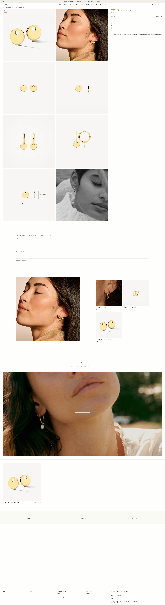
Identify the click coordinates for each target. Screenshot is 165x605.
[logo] (4, 4)
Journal (104, 4)
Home (4, 7)
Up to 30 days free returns (88, 1)
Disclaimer (86, 597)
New (60, 4)
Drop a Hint (158, 16)
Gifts (96, 4)
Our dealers (157, 1)
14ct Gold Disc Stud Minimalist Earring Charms (11, 502)
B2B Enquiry (32, 597)
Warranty (85, 595)
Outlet (100, 4)
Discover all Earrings (82, 413)
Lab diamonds (70, 4)
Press (31, 593)
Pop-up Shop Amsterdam (34, 595)
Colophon (86, 599)
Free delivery (115, 23)
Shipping (58, 600)
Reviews (58, 593)
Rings (92, 4)
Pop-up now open (99, 1)
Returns (58, 602)
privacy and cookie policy (88, 593)
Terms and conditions (88, 591)
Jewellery (64, 4)
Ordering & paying (60, 597)
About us (31, 591)
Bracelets (82, 4)
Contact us (59, 599)
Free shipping (78, 1)
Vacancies (31, 600)
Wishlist (4, 595)
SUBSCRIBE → (135, 598)
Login (4, 591)
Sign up (4, 593)
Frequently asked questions (62, 591)
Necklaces (87, 4)
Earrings (76, 4)
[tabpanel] (82, 264)
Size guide (59, 595)
